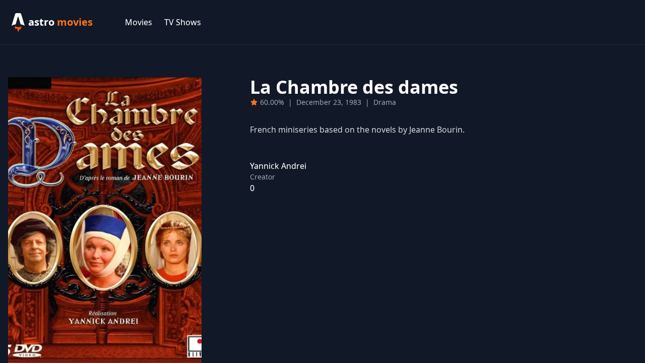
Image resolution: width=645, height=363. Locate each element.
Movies (138, 22)
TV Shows (182, 22)
